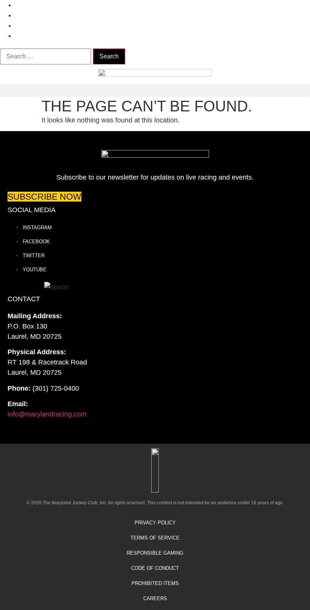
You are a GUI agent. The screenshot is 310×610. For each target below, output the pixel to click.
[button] (155, 90)
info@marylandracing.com (47, 414)
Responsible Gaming (155, 553)
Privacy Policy (155, 523)
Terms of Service (155, 538)
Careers (155, 598)
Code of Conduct (155, 568)
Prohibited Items (155, 583)
